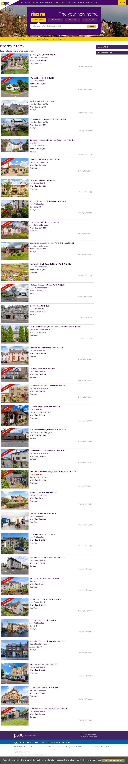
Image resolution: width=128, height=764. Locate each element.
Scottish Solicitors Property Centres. (45, 742)
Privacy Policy (39, 755)
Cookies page (84, 760)
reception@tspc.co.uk (91, 736)
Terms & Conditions (30, 755)
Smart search (38, 19)
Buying (68, 2)
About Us (89, 2)
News (41, 2)
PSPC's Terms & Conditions (90, 30)
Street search (72, 19)
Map (78, 2)
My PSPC (122, 2)
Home (21, 2)
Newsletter (49, 2)
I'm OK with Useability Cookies (113, 760)
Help (95, 2)
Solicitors (35, 2)
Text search (89, 19)
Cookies (45, 755)
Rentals (27, 2)
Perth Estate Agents (19, 755)
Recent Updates (42, 39)
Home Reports (59, 2)
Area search (55, 19)
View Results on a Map (105, 52)
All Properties (60, 39)
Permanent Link (102, 47)
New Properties (22, 39)
